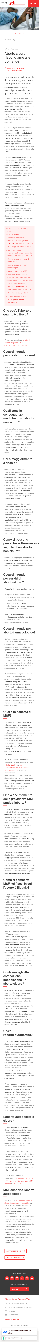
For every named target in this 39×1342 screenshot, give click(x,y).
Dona (33, 3)
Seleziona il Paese (19, 1325)
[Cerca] (6, 3)
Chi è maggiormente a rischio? (19, 247)
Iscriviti (16, 1289)
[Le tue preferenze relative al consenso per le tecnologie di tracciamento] (3, 1338)
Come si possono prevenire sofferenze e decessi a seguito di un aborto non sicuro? (20, 253)
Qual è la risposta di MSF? (17, 271)
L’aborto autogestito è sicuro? (19, 296)
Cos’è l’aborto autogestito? (18, 293)
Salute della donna (15, 68)
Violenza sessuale (15, 70)
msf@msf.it (12, 1311)
